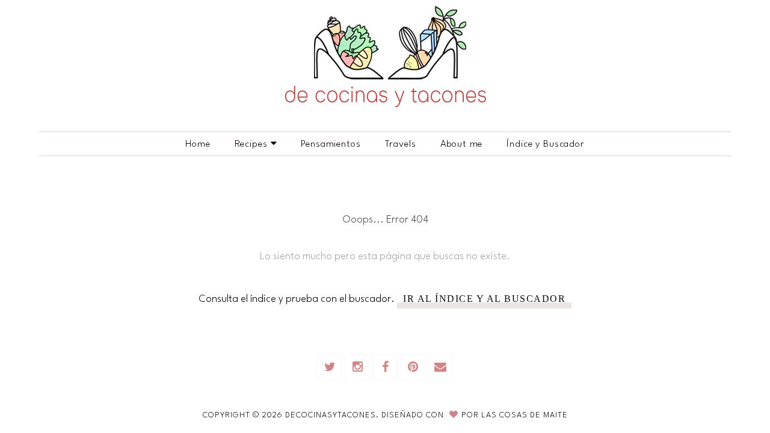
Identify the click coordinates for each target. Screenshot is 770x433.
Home (197, 144)
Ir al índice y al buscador (484, 298)
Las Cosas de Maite (524, 415)
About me (461, 144)
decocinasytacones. (333, 415)
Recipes (251, 144)
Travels (400, 144)
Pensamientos (330, 144)
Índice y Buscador (545, 144)
